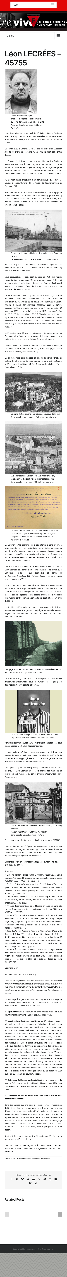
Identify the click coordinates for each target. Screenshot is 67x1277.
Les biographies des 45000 (38, 1158)
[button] (7, 1214)
